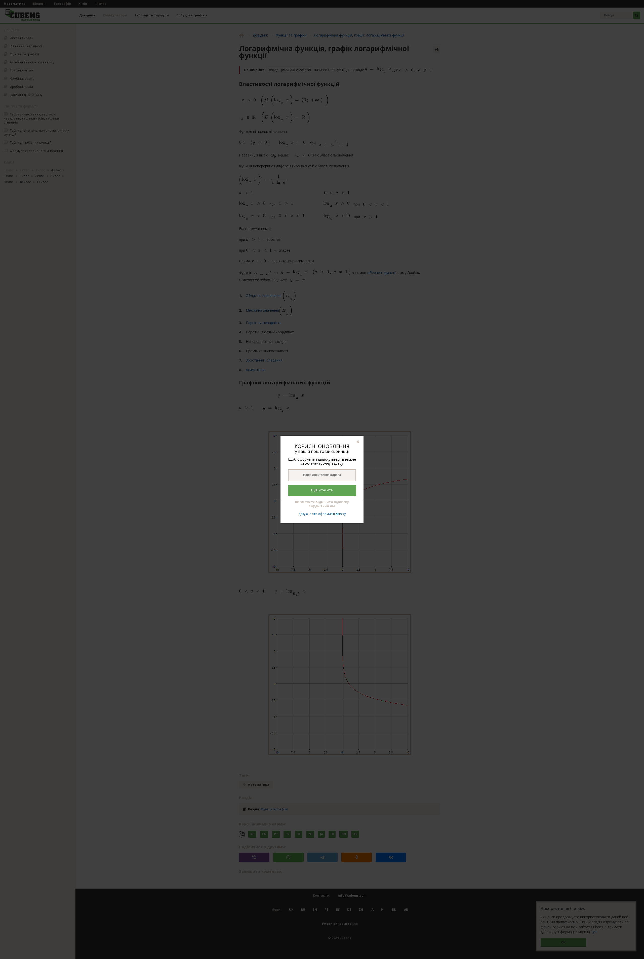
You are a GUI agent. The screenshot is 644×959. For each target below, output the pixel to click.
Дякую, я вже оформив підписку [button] (322, 514)
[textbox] (322, 475)
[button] (358, 441)
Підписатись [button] (322, 490)
